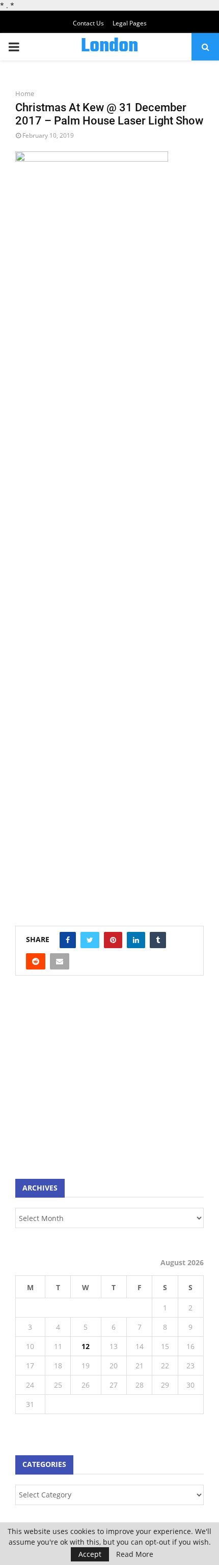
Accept (89, 1554)
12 (85, 1346)
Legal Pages (130, 23)
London (109, 46)
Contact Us (88, 23)
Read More (134, 1554)
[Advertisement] (91, 1082)
